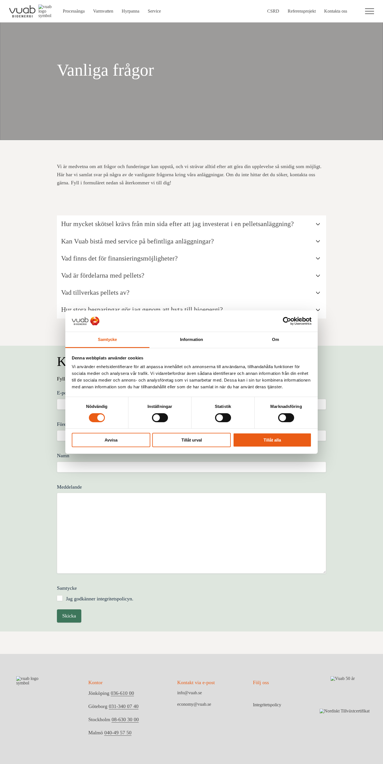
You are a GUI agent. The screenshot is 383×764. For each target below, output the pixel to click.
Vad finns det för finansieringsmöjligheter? (119, 258)
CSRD (273, 11)
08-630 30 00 (125, 719)
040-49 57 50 (117, 732)
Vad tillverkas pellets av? (95, 292)
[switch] (160, 417)
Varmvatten (103, 11)
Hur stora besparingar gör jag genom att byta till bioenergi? (142, 309)
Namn (63, 455)
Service (154, 11)
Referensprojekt (302, 11)
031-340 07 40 (124, 706)
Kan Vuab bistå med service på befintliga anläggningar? (137, 241)
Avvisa (111, 440)
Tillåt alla (272, 440)
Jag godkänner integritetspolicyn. (99, 599)
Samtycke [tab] (107, 339)
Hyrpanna (130, 11)
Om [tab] (275, 339)
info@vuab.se (189, 692)
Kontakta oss (335, 11)
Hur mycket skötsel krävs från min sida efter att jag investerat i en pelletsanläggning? (177, 223)
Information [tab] (191, 339)
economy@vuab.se (194, 704)
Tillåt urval (191, 440)
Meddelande (69, 487)
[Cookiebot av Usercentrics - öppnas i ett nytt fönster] (287, 321)
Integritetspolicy (267, 705)
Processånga (74, 11)
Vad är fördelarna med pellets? (102, 275)
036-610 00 (122, 693)
